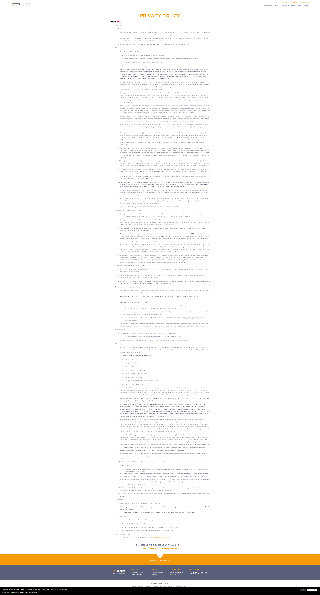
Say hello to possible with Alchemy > (160, 545)
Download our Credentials (160, 560)
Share (191, 573)
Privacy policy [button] (63, 589)
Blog (299, 5)
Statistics (25, 592)
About (293, 5)
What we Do (137, 569)
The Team (154, 574)
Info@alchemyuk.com (171, 548)
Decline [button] (303, 590)
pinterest (206, 573)
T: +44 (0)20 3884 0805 (288, 2)
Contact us (305, 2)
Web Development (137, 574)
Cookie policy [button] (54, 589)
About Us (156, 569)
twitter (196, 573)
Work (276, 5)
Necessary (16, 592)
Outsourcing (285, 5)
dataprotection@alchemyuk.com (160, 538)
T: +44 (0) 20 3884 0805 (149, 548)
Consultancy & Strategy (138, 572)
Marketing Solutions (137, 576)
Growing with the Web (157, 572)
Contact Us (175, 569)
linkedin (199, 573)
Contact (306, 5)
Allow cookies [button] (312, 590)
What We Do (268, 5)
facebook (193, 573)
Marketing (33, 592)
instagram (203, 573)
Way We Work (155, 576)
